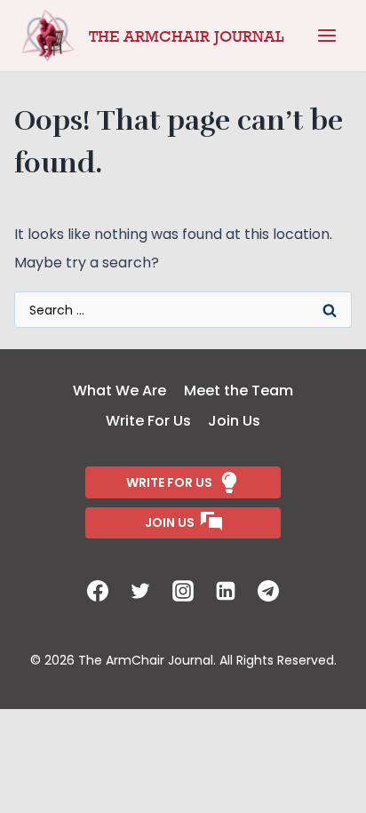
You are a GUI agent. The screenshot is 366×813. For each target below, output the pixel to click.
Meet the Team (238, 390)
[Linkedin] (225, 591)
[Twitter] (140, 591)
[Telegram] (268, 591)
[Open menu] (327, 35)
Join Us (234, 420)
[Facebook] (97, 591)
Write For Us (148, 420)
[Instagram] (183, 591)
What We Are (119, 390)
